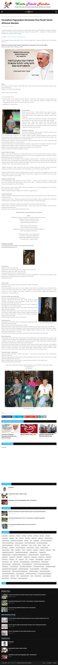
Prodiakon (31, 559)
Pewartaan (11, 559)
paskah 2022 (26, 557)
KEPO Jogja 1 (5, 547)
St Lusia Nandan (44, 569)
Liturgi (23, 550)
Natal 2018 (29, 550)
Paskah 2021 (19, 557)
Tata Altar (12, 576)
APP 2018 (24, 536)
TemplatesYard (13, 663)
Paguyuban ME (42, 552)
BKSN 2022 (40, 538)
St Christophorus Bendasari (25, 566)
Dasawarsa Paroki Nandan (17, 540)
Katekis (44, 545)
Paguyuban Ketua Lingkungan (21, 552)
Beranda (3, 16)
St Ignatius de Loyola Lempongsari (9, 569)
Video (32, 576)
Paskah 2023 (34, 557)
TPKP (18, 576)
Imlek (30, 545)
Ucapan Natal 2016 (25, 576)
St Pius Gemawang (20, 573)
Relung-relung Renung (24, 561)
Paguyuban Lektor (33, 552)
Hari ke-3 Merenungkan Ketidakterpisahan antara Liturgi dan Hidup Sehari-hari (28, 618)
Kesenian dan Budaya (20, 547)
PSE (11, 561)
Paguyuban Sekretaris (45, 554)
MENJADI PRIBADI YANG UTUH (28, 434)
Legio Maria (17, 550)
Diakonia (26, 540)
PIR (16, 559)
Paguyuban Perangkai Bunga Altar (20, 554)
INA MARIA (11, 487)
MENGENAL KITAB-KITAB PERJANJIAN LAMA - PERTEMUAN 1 (22, 500)
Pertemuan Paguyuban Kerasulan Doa (16, 36)
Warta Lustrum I (5, 578)
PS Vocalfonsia (5, 561)
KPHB (12, 550)
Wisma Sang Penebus (22, 578)
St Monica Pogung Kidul (45, 571)
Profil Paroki (47, 559)
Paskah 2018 (12, 557)
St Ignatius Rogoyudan (23, 569)
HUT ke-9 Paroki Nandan (7, 545)
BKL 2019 (21, 538)
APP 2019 (30, 536)
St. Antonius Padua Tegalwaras (44, 573)
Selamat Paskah (44, 561)
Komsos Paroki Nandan (26, 663)
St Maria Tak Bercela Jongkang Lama (20, 571)
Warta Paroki (8, 16)
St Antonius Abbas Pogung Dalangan (41, 564)
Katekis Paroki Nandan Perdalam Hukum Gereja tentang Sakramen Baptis (27, 511)
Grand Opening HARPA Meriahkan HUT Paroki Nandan (22, 524)
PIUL (26, 559)
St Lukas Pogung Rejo (34, 569)
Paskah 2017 (5, 557)
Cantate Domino (5, 540)
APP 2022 (42, 536)
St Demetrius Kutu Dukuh (38, 566)
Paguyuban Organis (6, 554)
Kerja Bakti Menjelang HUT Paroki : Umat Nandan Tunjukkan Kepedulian (26, 518)
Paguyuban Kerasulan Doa (8, 552)
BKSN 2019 (34, 538)
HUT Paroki (17, 545)
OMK (54, 550)
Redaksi (54, 663)
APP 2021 (36, 536)
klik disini (32, 408)
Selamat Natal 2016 (35, 561)
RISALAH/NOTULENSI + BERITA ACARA (17, 494)
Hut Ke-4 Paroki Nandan (30, 543)
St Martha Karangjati (33, 571)
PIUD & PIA (21, 559)
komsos (37, 547)
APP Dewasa (5, 538)
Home (44, 663)
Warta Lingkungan (47, 576)
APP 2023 (48, 536)
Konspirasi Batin (5, 550)
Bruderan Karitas (48, 538)
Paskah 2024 (41, 557)
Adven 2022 (11, 536)
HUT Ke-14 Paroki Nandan (7, 543)
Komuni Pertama (44, 547)
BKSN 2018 (27, 538)
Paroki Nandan (6, 26)
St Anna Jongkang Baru (27, 564)
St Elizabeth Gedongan (50, 566)
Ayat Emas (11, 538)
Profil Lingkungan (39, 559)
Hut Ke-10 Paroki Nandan (46, 540)
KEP (48, 545)
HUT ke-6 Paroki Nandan (42, 543)
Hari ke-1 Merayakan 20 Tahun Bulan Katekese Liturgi (21, 631)
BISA (17, 538)
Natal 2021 (35, 550)
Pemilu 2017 (4, 559)
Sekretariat (49, 663)
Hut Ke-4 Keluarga (19, 543)
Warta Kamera (38, 576)
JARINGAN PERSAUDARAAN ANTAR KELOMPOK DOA (46, 435)
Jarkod (6, 413)
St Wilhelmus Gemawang (31, 573)
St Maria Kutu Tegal (6, 564)
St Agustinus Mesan (16, 564)
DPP (31, 540)
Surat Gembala (5, 576)
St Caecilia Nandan (14, 566)
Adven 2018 (4, 536)
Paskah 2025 (48, 557)
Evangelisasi (36, 540)
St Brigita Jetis (5, 566)
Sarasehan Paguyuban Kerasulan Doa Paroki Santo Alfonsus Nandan (9, 436)
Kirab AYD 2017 (30, 547)
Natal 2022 (42, 550)
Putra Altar (16, 561)
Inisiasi (34, 545)
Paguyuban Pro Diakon (34, 554)
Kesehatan (12, 547)
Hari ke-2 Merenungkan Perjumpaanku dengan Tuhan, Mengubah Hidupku (27, 624)
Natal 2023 (48, 550)
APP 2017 (18, 536)
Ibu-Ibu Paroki (24, 545)
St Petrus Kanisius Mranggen (8, 573)
